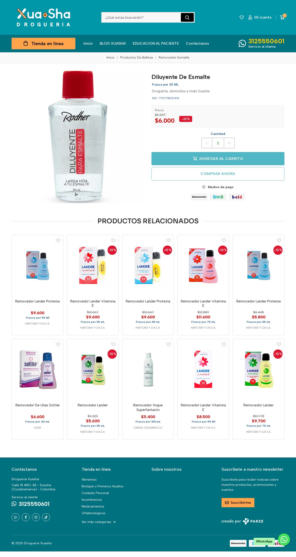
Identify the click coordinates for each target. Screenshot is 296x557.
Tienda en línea (47, 43)
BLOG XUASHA (113, 43)
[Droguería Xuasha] (43, 17)
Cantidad (218, 134)
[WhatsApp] (15, 517)
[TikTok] (46, 517)
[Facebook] (26, 517)
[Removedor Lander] (92, 369)
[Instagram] (36, 517)
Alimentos (89, 480)
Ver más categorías (97, 522)
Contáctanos (197, 43)
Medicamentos (93, 506)
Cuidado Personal (95, 493)
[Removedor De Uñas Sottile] (37, 369)
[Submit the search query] (187, 17)
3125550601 (266, 41)
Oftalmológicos (93, 513)
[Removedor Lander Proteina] (37, 265)
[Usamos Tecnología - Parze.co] (242, 521)
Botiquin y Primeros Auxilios (102, 486)
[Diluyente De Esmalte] (78, 136)
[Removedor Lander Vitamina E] (92, 265)
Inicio (88, 43)
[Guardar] (58, 240)
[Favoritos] (242, 17)
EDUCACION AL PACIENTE (156, 43)
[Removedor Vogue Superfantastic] (148, 369)
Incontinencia (92, 500)
